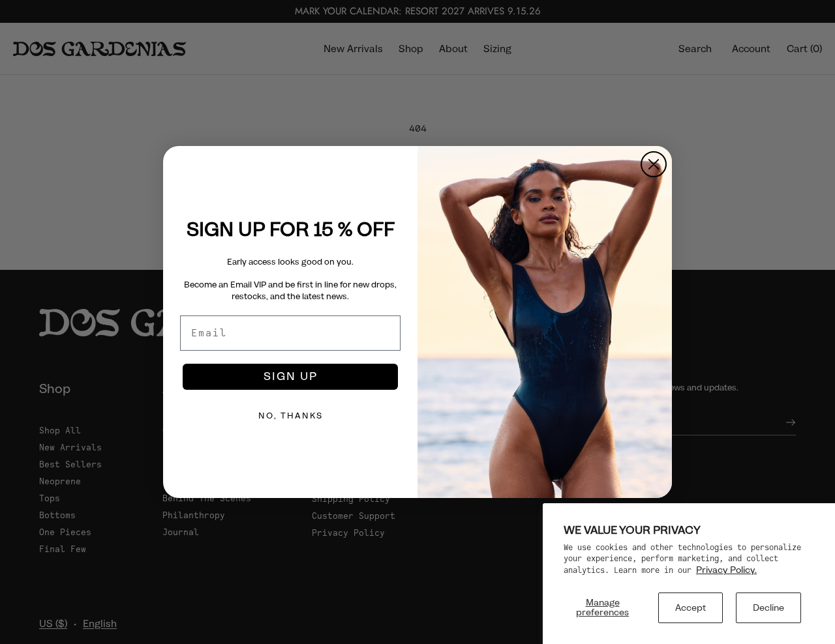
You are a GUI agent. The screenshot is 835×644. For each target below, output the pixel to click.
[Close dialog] (653, 164)
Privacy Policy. (726, 569)
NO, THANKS (290, 416)
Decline (768, 607)
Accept (690, 607)
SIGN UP (291, 376)
